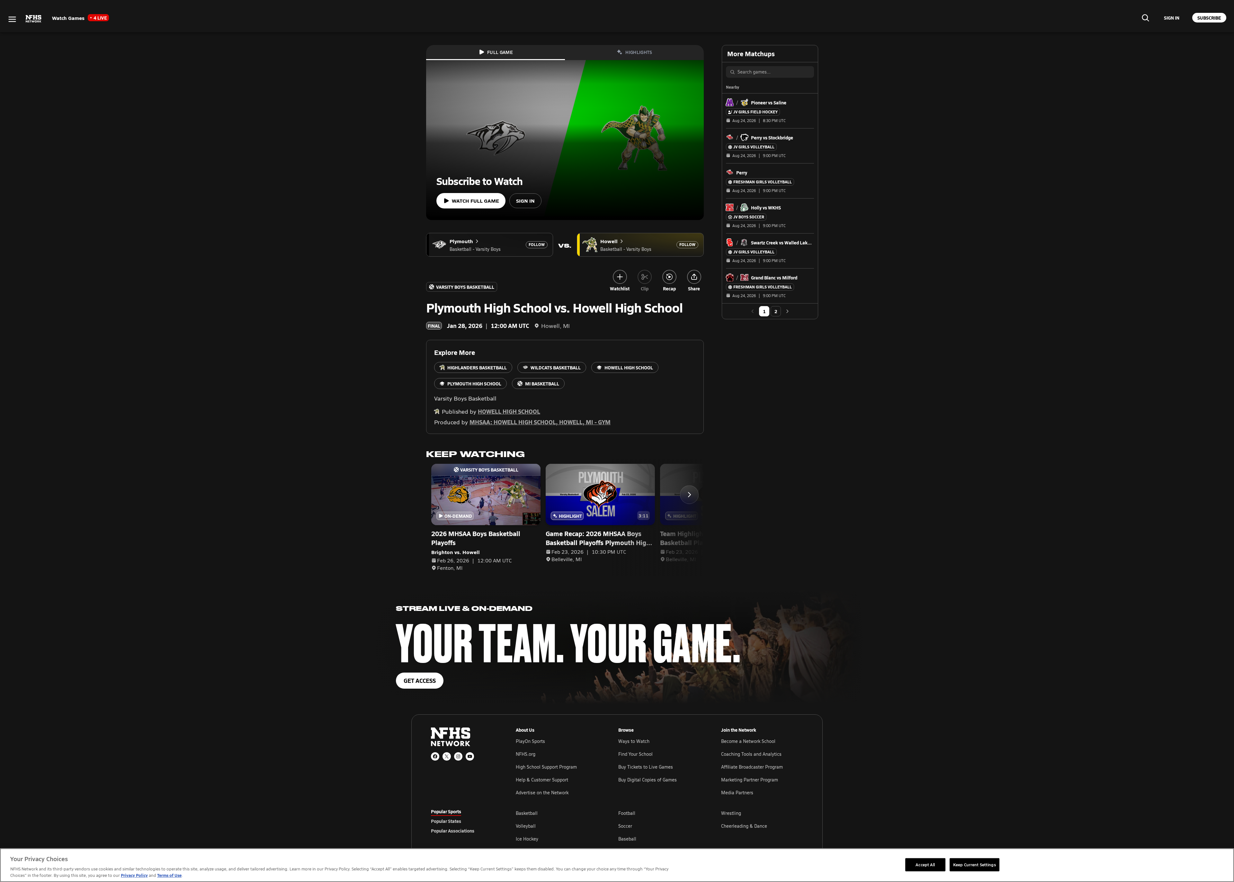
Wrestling (731, 813)
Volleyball (526, 826)
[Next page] (787, 311)
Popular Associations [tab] (452, 830)
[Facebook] (435, 756)
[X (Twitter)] (447, 756)
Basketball (527, 813)
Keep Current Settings (974, 864)
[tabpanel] (659, 825)
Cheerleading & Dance (744, 826)
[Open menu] (12, 19)
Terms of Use (169, 875)
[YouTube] (470, 756)
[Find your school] (1145, 17)
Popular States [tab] (446, 821)
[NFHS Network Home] (34, 19)
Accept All (925, 864)
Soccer (625, 826)
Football (626, 813)
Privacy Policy (134, 875)
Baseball (627, 839)
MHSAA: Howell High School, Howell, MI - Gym (540, 422)
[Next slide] (689, 494)
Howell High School (509, 411)
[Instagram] (458, 756)
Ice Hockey (527, 839)
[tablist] (463, 821)
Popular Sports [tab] (446, 811)
